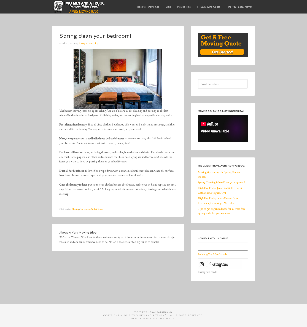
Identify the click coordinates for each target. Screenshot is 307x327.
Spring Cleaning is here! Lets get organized (221, 182)
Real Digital (168, 318)
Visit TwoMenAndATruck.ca (153, 312)
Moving (75, 208)
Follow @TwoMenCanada (212, 254)
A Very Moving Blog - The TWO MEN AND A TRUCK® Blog (79, 7)
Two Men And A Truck (91, 208)
